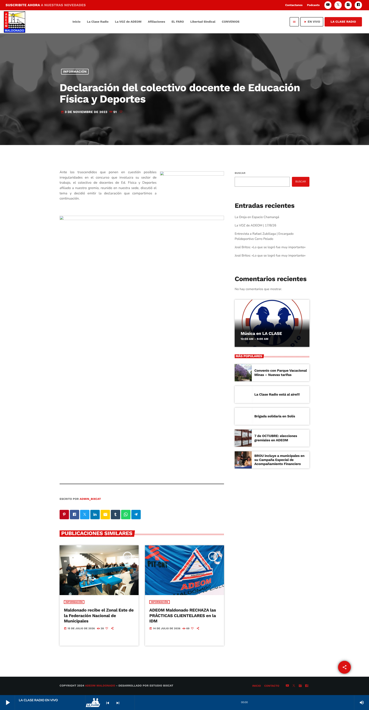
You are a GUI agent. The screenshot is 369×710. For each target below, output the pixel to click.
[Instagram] (348, 5)
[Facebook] (358, 5)
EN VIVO (311, 21)
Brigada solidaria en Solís (274, 416)
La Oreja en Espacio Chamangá (257, 217)
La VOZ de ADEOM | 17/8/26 (255, 225)
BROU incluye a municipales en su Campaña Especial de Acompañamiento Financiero (279, 460)
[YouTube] (328, 5)
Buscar (240, 173)
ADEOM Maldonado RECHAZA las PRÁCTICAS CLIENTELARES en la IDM (182, 615)
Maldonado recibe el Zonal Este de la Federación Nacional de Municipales (98, 615)
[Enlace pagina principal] (14, 21)
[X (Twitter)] (338, 5)
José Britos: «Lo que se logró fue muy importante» (270, 247)
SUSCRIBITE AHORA (46, 5)
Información (75, 71)
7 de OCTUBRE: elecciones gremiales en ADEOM (275, 438)
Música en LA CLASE (261, 333)
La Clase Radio (343, 21)
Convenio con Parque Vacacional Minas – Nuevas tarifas (280, 372)
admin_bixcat (90, 499)
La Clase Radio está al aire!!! (277, 394)
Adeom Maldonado (100, 685)
